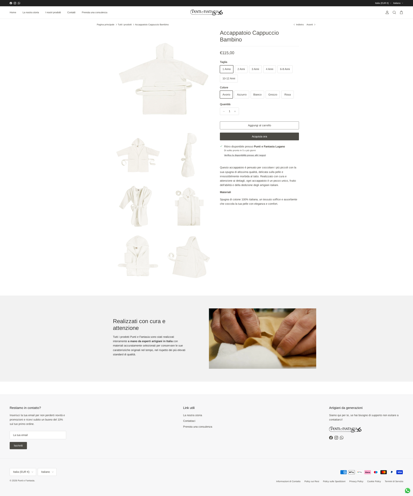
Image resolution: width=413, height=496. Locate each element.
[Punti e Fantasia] (206, 12)
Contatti (71, 12)
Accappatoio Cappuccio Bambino (152, 24)
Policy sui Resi (311, 481)
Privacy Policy (356, 481)
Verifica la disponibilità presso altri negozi (245, 155)
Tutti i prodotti (125, 24)
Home (13, 12)
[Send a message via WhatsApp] (407, 490)
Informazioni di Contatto (288, 481)
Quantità (225, 104)
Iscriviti (18, 445)
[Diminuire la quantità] (223, 111)
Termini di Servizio (394, 481)
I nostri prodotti (53, 12)
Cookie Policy (374, 481)
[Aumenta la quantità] (236, 111)
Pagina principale (105, 24)
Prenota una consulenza (94, 12)
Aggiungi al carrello (259, 125)
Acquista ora (259, 136)
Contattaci (189, 420)
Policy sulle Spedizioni (334, 481)
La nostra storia (31, 12)
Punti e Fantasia (26, 480)
